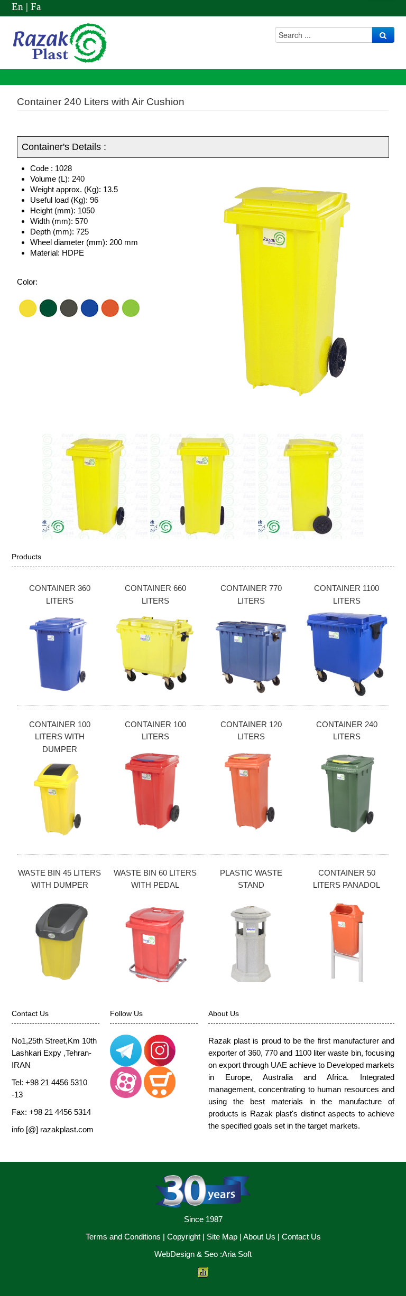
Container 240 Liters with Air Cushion (100, 101)
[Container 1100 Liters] (347, 653)
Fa (36, 6)
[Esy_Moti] (126, 1049)
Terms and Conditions (123, 1236)
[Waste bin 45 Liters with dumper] (60, 937)
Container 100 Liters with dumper (59, 737)
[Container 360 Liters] (60, 653)
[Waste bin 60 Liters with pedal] (156, 937)
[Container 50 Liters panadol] (347, 937)
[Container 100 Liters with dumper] (60, 801)
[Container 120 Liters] (251, 789)
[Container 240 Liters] (347, 789)
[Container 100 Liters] (156, 789)
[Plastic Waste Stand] (251, 937)
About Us (259, 1236)
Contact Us (301, 1236)
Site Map (222, 1236)
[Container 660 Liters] (156, 653)
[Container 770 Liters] (251, 653)
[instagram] (160, 1049)
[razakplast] (126, 1081)
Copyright (183, 1236)
